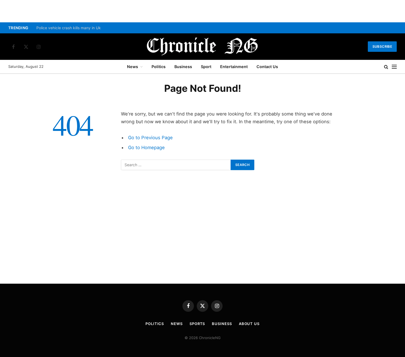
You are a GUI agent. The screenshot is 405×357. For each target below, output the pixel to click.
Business (183, 66)
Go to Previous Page (150, 137)
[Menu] (394, 67)
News (132, 66)
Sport (206, 66)
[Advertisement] (202, 233)
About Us (249, 323)
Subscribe (382, 46)
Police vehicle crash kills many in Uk (68, 28)
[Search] (386, 67)
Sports (197, 323)
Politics (159, 66)
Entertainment (234, 66)
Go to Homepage (146, 147)
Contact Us (267, 66)
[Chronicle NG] (202, 46)
